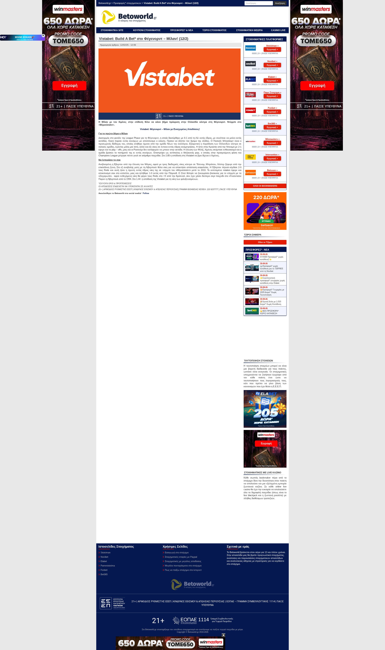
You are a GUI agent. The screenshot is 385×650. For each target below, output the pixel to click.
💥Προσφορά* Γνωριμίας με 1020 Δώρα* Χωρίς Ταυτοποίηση (272, 292)
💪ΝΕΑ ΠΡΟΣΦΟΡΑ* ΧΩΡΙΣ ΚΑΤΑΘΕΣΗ (269, 312)
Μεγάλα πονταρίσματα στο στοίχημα (183, 565)
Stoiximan (105, 552)
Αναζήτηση (280, 3)
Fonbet (104, 570)
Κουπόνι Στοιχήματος (146, 30)
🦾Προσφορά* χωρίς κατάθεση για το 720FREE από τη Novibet (271, 268)
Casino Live (278, 30)
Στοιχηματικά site (112, 30)
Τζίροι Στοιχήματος (214, 30)
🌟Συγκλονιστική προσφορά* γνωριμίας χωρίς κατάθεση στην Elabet (272, 280)
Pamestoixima (108, 565)
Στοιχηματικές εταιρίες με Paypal (181, 557)
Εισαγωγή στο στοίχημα (177, 552)
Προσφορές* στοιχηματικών (127, 3)
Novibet (104, 557)
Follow (146, 193)
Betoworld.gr (105, 3)
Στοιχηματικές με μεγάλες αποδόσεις (183, 561)
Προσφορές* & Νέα (181, 30)
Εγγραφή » (272, 49)
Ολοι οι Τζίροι (265, 242)
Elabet (104, 561)
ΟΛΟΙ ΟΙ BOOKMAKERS (265, 186)
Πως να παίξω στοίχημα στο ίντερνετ (183, 570)
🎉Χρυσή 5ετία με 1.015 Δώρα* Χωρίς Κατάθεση (270, 302)
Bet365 (104, 574)
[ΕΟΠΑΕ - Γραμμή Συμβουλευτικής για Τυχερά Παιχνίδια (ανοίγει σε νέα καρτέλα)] (203, 620)
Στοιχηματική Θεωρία (249, 30)
